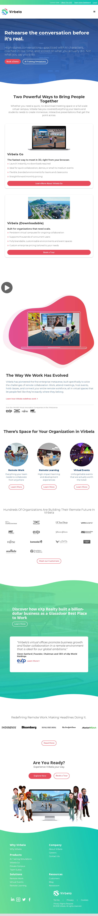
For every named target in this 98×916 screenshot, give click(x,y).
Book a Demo (13, 61)
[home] (45, 11)
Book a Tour (49, 252)
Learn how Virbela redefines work (22, 399)
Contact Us (54, 856)
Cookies (84, 900)
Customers (54, 878)
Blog (51, 882)
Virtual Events (16, 882)
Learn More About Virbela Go (49, 183)
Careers (52, 853)
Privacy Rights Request (63, 904)
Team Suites (16, 870)
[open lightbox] (7, 287)
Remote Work (16, 878)
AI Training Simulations (35, 61)
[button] (94, 11)
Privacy (70, 900)
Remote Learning (18, 886)
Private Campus (17, 866)
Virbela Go (15, 863)
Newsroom (54, 886)
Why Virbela (16, 849)
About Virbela (55, 849)
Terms (56, 900)
